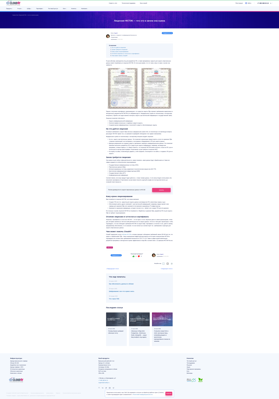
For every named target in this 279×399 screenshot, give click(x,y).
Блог (64, 8)
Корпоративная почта (104, 365)
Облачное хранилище (16, 371)
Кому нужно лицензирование (120, 51)
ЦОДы (29, 8)
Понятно (168, 393)
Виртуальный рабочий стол (106, 361)
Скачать (161, 190)
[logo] (13, 3)
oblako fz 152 (109, 247)
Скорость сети (113, 3)
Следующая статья (166, 268)
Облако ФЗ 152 (126, 234)
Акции (188, 367)
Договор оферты (49, 393)
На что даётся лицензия (119, 47)
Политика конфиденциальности (37, 393)
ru (271, 3)
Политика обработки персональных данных (72, 393)
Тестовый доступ (53, 8)
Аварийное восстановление (18, 365)
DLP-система (102, 371)
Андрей (161, 254)
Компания (84, 8)
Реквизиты (58, 393)
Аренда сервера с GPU (16, 367)
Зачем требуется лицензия (119, 49)
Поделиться (166, 33)
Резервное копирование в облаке (107, 369)
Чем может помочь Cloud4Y (120, 55)
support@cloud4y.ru (103, 382)
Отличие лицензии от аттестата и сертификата (125, 53)
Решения (189, 365)
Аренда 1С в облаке (104, 363)
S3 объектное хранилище (17, 369)
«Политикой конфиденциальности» (143, 394)
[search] (254, 3)
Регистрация (239, 3)
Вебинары (189, 373)
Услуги (19, 8)
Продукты (9, 8)
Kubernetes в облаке (16, 373)
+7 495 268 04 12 (263, 3)
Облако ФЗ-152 (14, 363)
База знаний (143, 3)
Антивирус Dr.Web (103, 367)
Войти (249, 3)
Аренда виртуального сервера (18, 361)
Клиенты (73, 8)
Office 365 (101, 373)
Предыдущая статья (113, 268)
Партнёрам (39, 8)
